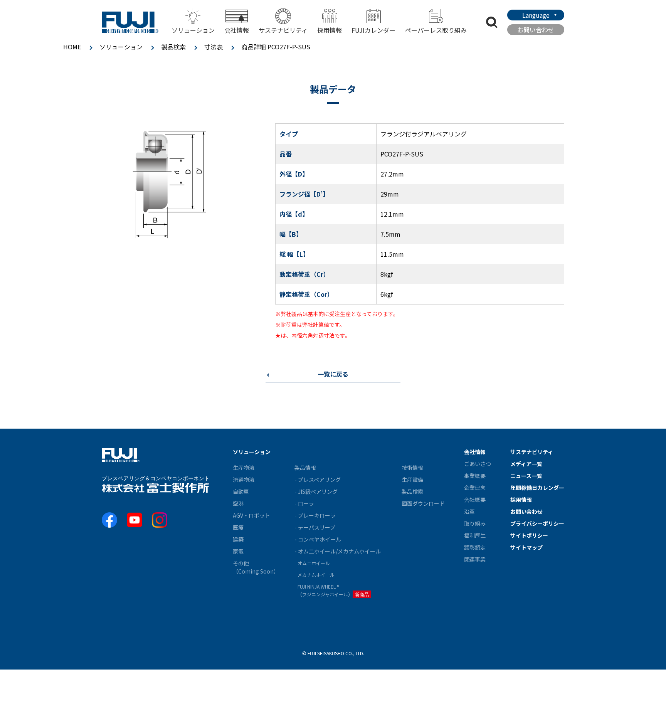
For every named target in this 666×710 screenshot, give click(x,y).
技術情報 (412, 467)
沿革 (469, 511)
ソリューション (121, 46)
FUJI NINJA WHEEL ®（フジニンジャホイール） (333, 590)
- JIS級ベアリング (316, 491)
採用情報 (329, 30)
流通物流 (243, 479)
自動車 (241, 491)
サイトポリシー (529, 535)
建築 (238, 539)
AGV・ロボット (251, 515)
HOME (72, 46)
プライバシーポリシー (537, 523)
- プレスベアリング (317, 479)
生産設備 (412, 479)
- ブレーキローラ (315, 515)
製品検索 (173, 46)
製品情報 (305, 467)
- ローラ (304, 503)
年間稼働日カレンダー (537, 487)
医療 (238, 527)
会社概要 (475, 499)
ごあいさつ (477, 464)
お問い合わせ (535, 29)
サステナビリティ (283, 30)
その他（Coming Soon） (256, 567)
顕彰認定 (475, 547)
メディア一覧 (526, 464)
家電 (238, 551)
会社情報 (475, 452)
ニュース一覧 (526, 476)
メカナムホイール (316, 574)
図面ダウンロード (423, 503)
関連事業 (475, 559)
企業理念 (475, 487)
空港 (238, 503)
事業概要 (475, 476)
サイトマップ (526, 547)
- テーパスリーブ (314, 527)
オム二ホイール (314, 563)
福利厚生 (475, 535)
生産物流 (243, 467)
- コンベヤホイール (317, 539)
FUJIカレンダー (373, 30)
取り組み (475, 523)
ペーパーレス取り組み (436, 30)
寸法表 (213, 46)
